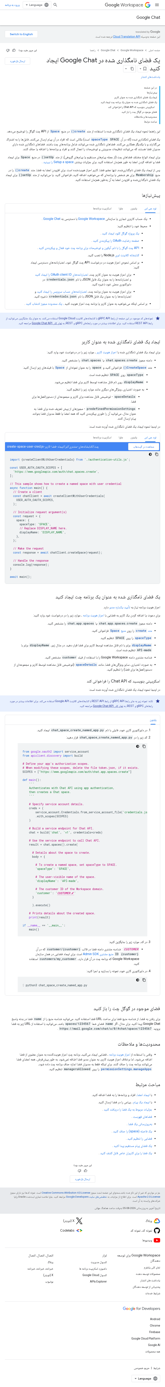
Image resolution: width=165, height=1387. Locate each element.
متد (144, 631)
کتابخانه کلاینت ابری (127, 255)
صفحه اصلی (154, 50)
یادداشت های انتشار (150, 1280)
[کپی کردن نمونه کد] (157, 454)
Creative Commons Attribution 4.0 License (66, 1192)
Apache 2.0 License (148, 1196)
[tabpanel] (82, 261)
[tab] (150, 208)
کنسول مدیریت (99, 1262)
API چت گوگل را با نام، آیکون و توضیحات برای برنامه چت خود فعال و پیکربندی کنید (89, 248)
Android (155, 1319)
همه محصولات (152, 1351)
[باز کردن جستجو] (55, 4)
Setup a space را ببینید (58, 162)
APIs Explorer (98, 1281)
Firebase (154, 1332)
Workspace (132, 5)
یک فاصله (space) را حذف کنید (132, 1131)
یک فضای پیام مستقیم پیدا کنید (133, 1146)
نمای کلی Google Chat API (47, 323)
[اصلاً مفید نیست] (8, 50)
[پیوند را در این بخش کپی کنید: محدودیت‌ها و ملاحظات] (114, 1044)
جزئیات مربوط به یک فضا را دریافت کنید (128, 1109)
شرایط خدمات (152, 1293)
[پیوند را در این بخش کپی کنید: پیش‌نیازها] (137, 195)
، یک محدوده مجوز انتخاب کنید (45, 304)
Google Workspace (132, 50)
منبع (118, 631)
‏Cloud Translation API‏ (126, 36)
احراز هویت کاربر (107, 352)
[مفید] (14, 50)
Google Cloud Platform (145, 1338)
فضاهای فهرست (142, 1117)
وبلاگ (50, 1262)
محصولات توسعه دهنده (148, 1273)
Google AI (154, 1345)
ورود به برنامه (12, 4)
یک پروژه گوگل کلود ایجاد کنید (120, 233)
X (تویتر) (48, 1275)
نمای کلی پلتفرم (152, 1267)
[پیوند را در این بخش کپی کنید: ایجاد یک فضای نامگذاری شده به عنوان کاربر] (78, 342)
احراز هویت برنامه (93, 615)
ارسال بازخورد (17, 61)
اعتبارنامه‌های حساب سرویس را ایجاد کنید (62, 291)
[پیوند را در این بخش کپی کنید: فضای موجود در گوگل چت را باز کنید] (90, 1008)
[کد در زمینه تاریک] (150, 454)
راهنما (93, 50)
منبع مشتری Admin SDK (98, 954)
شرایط (156, 1368)
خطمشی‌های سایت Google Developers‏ (86, 1196)
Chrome (155, 1325)
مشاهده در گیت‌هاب (143, 446)
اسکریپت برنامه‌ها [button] (102, 208)
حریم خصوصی (142, 1368)
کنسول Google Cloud (94, 1275)
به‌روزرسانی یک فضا (140, 1124)
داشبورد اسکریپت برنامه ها (93, 1268)
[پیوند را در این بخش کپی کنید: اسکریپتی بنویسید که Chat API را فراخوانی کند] (83, 681)
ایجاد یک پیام (141, 1102)
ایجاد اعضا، (143, 1095)
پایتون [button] (133, 208)
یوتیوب (49, 1281)
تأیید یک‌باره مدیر (119, 607)
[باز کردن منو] (157, 5)
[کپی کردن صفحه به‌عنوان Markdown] (132, 68)
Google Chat (148, 17)
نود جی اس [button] (150, 208)
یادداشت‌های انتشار (150, 76)
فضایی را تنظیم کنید (139, 1138)
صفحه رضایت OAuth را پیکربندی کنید (116, 241)
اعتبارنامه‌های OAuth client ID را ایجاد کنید (61, 274)
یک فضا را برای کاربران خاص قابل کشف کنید (126, 1153)
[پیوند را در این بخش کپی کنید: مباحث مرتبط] (131, 1084)
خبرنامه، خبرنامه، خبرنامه (40, 1268)
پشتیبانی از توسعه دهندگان (146, 1286)
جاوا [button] (121, 208)
